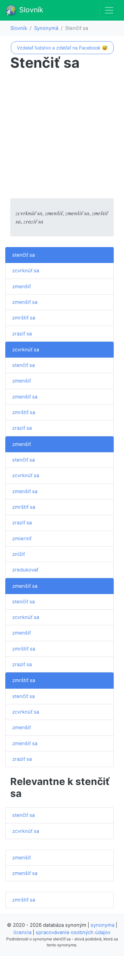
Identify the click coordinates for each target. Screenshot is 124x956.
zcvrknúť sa (25, 271)
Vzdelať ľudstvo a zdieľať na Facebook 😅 (62, 47)
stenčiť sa (23, 255)
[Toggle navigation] (109, 10)
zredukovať (25, 570)
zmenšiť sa (24, 302)
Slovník (30, 9)
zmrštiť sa (23, 318)
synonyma (102, 925)
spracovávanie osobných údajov (73, 932)
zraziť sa (22, 334)
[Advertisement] (62, 136)
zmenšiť (21, 287)
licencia (22, 932)
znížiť (18, 554)
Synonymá (46, 28)
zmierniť (21, 539)
